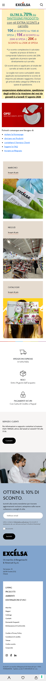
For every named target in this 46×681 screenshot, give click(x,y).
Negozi (8, 611)
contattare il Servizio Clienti (17, 142)
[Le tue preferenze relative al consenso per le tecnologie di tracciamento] (41, 676)
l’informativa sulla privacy (21, 522)
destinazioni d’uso (16, 600)
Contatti (8, 618)
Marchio (8, 608)
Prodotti (10, 591)
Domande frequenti (12, 622)
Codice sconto (11, 644)
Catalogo (9, 615)
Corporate (9, 648)
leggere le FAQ (11, 146)
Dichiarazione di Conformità (15, 626)
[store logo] (23, 4)
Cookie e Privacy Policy (14, 633)
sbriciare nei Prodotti (13, 138)
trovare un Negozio (13, 150)
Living (9, 587)
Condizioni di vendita (13, 637)
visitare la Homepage (14, 134)
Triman (8, 640)
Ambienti (10, 596)
